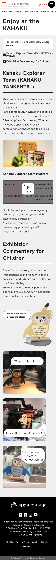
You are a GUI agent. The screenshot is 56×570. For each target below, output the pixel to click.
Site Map (10, 542)
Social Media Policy (40, 542)
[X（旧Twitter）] (20, 515)
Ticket (44, 4)
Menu (51, 4)
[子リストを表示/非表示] (28, 44)
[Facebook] (25, 515)
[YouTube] (35, 514)
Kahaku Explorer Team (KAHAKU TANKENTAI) (29, 54)
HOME (4, 11)
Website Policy (22, 542)
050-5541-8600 (22, 531)
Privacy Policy (27, 546)
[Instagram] (30, 515)
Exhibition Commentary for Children (28, 61)
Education (18, 11)
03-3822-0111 (24, 535)
